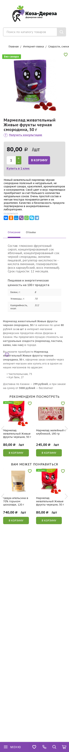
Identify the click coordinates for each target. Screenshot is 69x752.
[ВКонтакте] (6, 218)
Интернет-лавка (33, 46)
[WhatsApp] (26, 218)
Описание (14, 232)
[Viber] (21, 218)
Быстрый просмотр (20, 423)
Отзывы (31, 232)
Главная (13, 46)
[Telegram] (37, 218)
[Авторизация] (67, 2)
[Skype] (31, 218)
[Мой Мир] (16, 218)
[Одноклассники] (11, 218)
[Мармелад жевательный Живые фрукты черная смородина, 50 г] (34, 83)
